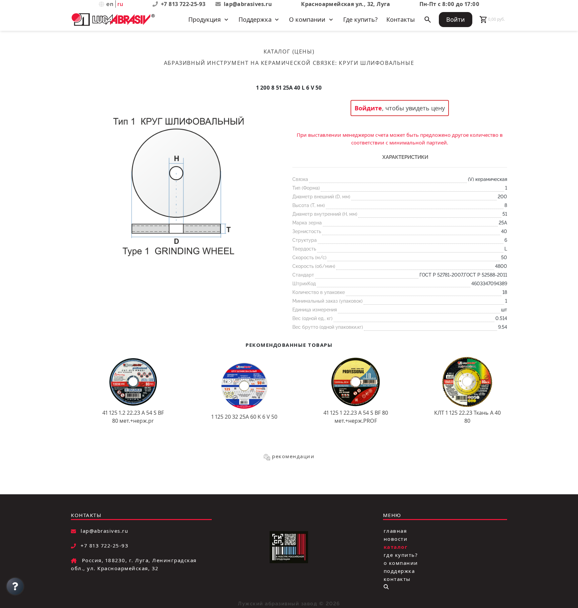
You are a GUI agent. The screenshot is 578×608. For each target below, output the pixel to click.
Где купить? (360, 19)
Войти (455, 19)
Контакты (400, 19)
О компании (401, 563)
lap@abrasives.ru (248, 4)
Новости (396, 538)
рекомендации (293, 456)
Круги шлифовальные (376, 63)
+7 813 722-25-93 (184, 4)
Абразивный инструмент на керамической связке (249, 63)
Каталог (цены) (289, 51)
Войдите (368, 108)
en (110, 4)
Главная (395, 530)
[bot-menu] (386, 587)
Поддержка (399, 571)
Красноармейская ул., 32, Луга (345, 4)
